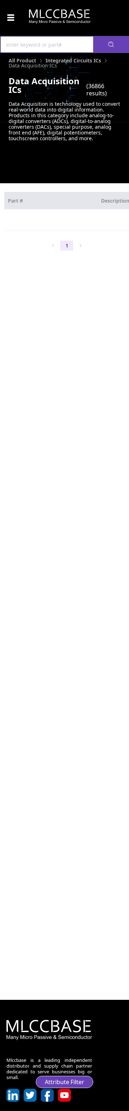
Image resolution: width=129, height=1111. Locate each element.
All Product (22, 60)
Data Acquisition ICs (33, 65)
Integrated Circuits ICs (73, 60)
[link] (22, 60)
